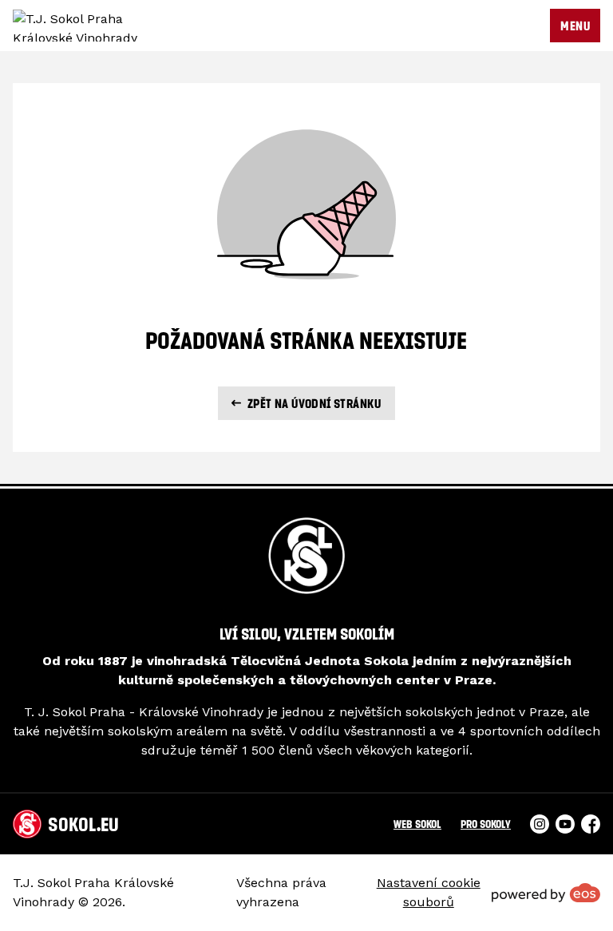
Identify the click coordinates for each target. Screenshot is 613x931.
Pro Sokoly (486, 823)
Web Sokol (417, 823)
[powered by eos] (546, 892)
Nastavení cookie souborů (429, 892)
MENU (575, 26)
